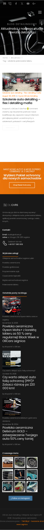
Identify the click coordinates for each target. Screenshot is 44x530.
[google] (34, 4)
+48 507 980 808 (15, 244)
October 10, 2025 (9, 374)
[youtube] (28, 4)
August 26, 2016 (8, 96)
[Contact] (5, 243)
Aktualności (15, 58)
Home (5, 58)
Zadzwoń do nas (15, 241)
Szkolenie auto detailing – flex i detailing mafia (21, 101)
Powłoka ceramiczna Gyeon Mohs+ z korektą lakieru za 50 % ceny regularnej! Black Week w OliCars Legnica (20, 333)
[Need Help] (4, 3)
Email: (4, 234)
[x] (22, 4)
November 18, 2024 (10, 424)
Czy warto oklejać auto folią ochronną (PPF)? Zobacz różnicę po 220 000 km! (19, 382)
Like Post (22, 108)
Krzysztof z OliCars (10, 108)
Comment (32, 108)
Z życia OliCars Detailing (28, 96)
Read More (10, 128)
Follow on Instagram (20, 498)
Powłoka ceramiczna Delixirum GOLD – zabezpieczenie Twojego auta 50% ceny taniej (20, 433)
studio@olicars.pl (14, 234)
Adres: (4, 237)
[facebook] (16, 4)
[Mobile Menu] (40, 12)
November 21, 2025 (10, 323)
